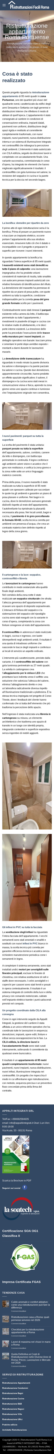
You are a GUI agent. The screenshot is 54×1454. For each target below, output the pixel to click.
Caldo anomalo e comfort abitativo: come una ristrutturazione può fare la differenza (30, 1305)
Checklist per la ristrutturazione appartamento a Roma (27, 1331)
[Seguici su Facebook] (24, 1187)
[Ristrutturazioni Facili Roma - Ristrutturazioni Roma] (29, 5)
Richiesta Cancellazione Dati (37, 1450)
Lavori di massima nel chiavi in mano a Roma (31, 1343)
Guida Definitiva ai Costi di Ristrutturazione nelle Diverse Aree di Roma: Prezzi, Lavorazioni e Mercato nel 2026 (31, 1358)
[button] (4, 5)
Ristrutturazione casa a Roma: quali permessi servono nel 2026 (30, 1318)
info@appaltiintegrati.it (21, 1123)
